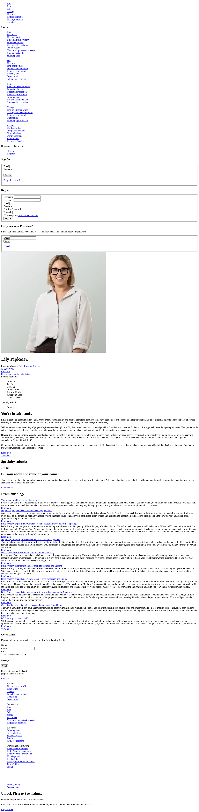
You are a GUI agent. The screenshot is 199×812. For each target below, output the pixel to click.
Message (5, 660)
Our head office (14, 128)
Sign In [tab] (10, 151)
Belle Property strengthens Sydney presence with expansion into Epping (34, 579)
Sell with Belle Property (18, 68)
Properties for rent (15, 89)
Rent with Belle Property (18, 86)
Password (7, 169)
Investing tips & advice (17, 120)
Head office (12, 689)
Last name (8, 200)
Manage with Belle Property (20, 112)
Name (4, 645)
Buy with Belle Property (18, 40)
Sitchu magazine (14, 735)
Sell (8, 9)
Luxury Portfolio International (21, 761)
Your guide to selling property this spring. (20, 500)
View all (5, 629)
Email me (5, 371)
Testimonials (13, 76)
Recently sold (13, 73)
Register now (7, 809)
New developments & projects (21, 50)
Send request (7, 487)
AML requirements (15, 741)
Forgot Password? (11, 180)
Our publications (14, 136)
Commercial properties (17, 102)
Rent (9, 6)
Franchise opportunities (17, 694)
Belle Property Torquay (29, 366)
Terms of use (13, 787)
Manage (10, 11)
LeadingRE (12, 759)
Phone (4, 648)
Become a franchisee (16, 141)
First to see (12, 14)
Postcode (7, 212)
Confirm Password (12, 209)
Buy (9, 3)
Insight (10, 738)
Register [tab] (11, 153)
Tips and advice (14, 133)
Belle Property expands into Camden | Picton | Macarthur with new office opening (38, 523)
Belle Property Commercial (19, 751)
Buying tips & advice (17, 53)
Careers (10, 691)
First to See (12, 717)
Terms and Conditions (28, 215)
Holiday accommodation (18, 99)
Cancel (6, 246)
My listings (26, 374)
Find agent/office (15, 19)
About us (11, 22)
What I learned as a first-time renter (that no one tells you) (27, 552)
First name (8, 197)
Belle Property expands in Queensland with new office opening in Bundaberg (37, 592)
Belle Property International (19, 753)
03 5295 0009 (7, 369)
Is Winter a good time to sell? (14, 618)
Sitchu (10, 767)
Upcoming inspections (17, 45)
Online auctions (14, 47)
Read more (6, 452)
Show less (5, 455)
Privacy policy (13, 784)
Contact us (12, 696)
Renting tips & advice (17, 94)
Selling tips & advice (16, 79)
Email (6, 166)
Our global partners (16, 130)
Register (5, 678)
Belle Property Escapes (17, 748)
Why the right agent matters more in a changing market (26, 510)
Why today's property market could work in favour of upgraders (30, 539)
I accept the (22, 215)
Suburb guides (13, 55)
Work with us (13, 138)
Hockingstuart (13, 756)
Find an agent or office (17, 110)
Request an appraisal (16, 71)
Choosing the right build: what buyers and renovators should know (31, 605)
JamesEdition (13, 764)
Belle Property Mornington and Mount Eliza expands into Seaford (31, 566)
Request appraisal (15, 16)
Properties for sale (15, 42)
